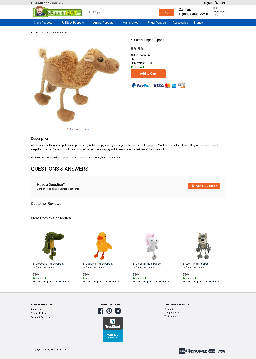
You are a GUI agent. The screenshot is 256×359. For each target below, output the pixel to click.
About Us (36, 309)
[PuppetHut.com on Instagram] (118, 312)
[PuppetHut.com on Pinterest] (109, 312)
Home (34, 32)
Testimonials (171, 316)
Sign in (208, 3)
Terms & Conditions (41, 317)
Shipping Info (171, 312)
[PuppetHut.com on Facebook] (101, 312)
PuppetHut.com (59, 349)
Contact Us (170, 309)
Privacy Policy (38, 313)
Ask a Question (206, 186)
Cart (222, 2)
